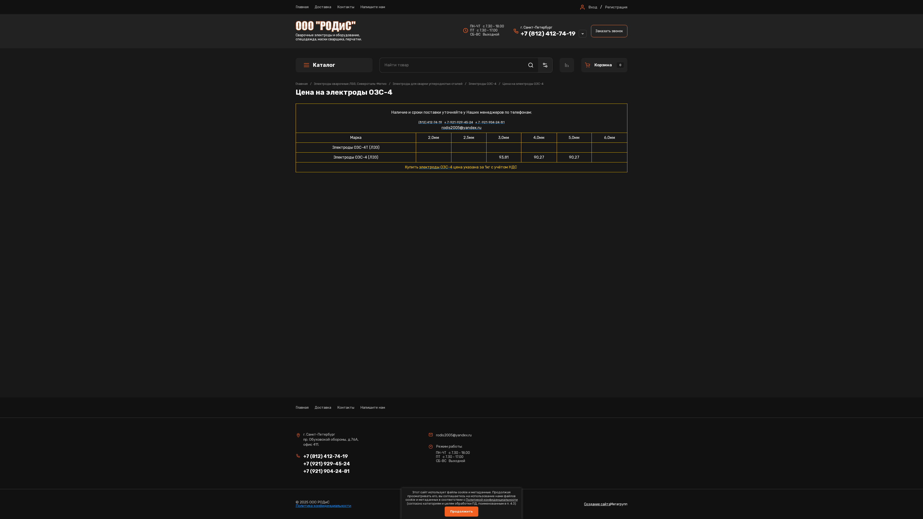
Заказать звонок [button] (609, 31)
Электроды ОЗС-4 (482, 84)
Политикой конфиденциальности (492, 499)
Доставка (323, 7)
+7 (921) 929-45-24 (326, 464)
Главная (302, 7)
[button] (588, 7)
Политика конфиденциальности (323, 506)
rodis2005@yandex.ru (454, 435)
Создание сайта (597, 504)
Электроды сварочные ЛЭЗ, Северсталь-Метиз (350, 84)
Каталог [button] (324, 65)
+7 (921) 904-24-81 (326, 471)
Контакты (345, 7)
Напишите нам (372, 7)
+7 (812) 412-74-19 (548, 33)
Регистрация (616, 7)
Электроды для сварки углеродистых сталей (427, 84)
